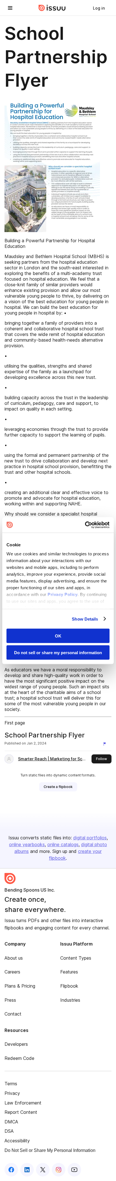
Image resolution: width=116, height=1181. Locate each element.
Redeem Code (19, 1058)
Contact (13, 1014)
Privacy (12, 1093)
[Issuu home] (52, 8)
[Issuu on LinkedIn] (27, 1169)
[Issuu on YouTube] (74, 1169)
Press (10, 1000)
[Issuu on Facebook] (11, 1169)
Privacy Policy (62, 594)
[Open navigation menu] (10, 8)
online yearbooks (27, 844)
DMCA (11, 1122)
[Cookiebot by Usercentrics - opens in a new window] (85, 525)
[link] (98, 8)
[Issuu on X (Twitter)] (43, 1169)
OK (58, 636)
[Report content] (105, 744)
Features (69, 972)
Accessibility (17, 1140)
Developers (16, 1044)
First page (15, 723)
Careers (12, 972)
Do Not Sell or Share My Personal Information (50, 1150)
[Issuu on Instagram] (58, 1169)
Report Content (21, 1112)
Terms (11, 1083)
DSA (9, 1131)
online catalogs (63, 844)
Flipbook (69, 986)
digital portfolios (90, 838)
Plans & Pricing (20, 986)
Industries (70, 1000)
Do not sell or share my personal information (58, 652)
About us (14, 958)
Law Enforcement (23, 1103)
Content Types (75, 958)
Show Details (85, 618)
